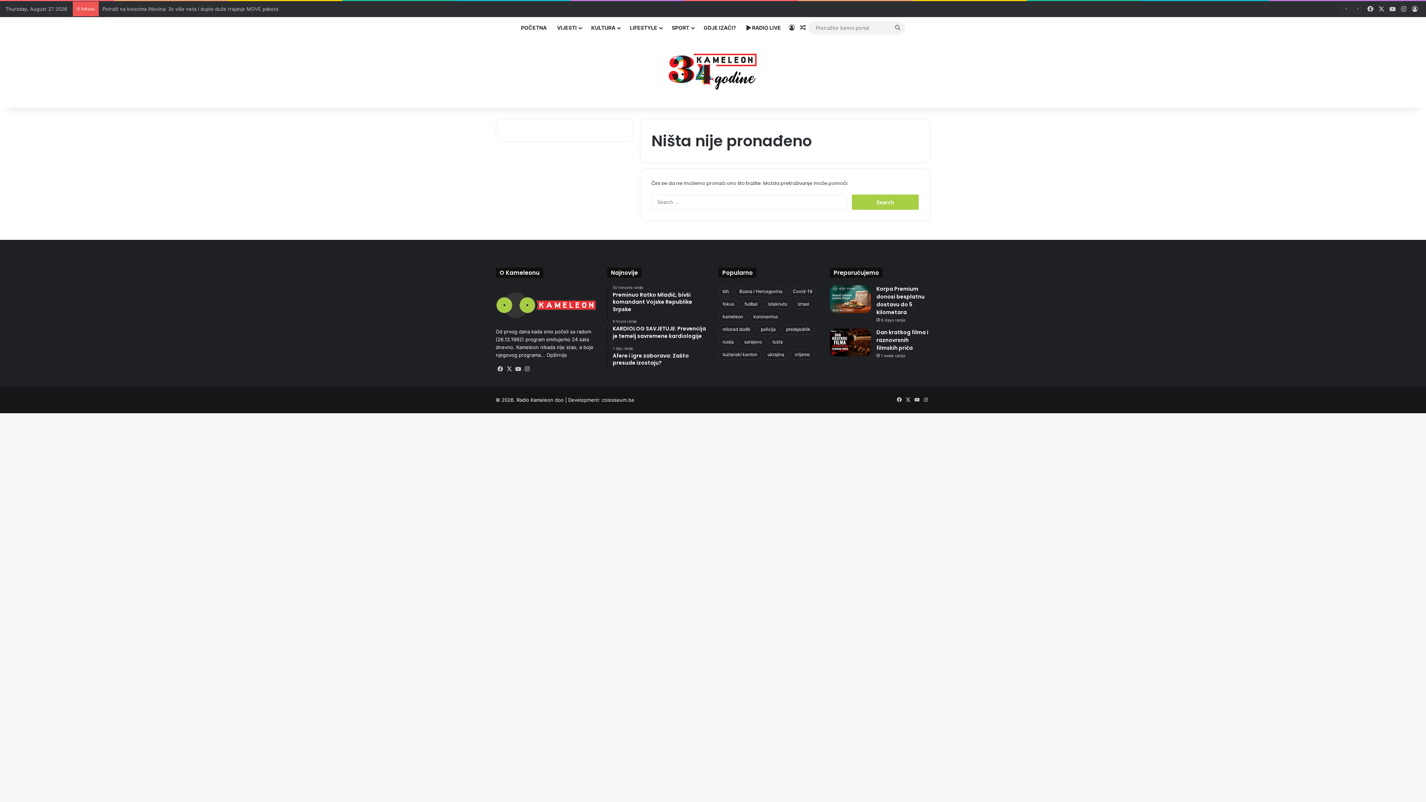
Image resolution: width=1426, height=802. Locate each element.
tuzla (777, 342)
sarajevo (753, 342)
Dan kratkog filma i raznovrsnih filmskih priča (902, 340)
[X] (509, 369)
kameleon (733, 316)
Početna (534, 28)
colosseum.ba (618, 400)
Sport (680, 28)
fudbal (751, 304)
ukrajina (776, 354)
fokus (728, 304)
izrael (803, 304)
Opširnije (557, 355)
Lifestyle (643, 28)
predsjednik (798, 329)
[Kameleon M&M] (713, 69)
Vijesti (567, 28)
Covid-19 (802, 291)
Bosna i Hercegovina (760, 291)
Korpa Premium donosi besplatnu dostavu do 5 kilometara (900, 300)
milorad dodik (737, 329)
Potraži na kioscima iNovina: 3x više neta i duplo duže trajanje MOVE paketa (190, 9)
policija (768, 329)
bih (726, 291)
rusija (728, 342)
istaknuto (777, 304)
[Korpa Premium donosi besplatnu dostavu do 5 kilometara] (850, 299)
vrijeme (802, 354)
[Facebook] (500, 369)
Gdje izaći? (720, 28)
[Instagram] (526, 369)
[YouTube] (518, 369)
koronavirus (765, 316)
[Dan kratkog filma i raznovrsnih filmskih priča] (850, 342)
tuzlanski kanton (740, 354)
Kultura (603, 28)
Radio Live (766, 28)
